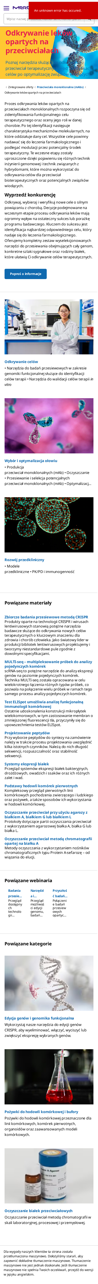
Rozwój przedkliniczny (24, 559)
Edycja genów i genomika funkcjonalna (39, 1018)
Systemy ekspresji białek (27, 764)
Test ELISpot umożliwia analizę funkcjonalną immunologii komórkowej (44, 704)
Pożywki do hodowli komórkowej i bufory (41, 1111)
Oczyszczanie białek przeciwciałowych (38, 1210)
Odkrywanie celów (21, 361)
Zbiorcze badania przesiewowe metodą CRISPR (46, 617)
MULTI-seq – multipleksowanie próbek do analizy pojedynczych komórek (48, 664)
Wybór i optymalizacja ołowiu (31, 460)
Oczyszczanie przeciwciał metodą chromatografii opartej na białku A (48, 841)
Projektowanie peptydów (27, 733)
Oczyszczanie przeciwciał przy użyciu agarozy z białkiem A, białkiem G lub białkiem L (46, 814)
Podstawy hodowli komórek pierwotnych (41, 786)
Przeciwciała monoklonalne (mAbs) (60, 87)
